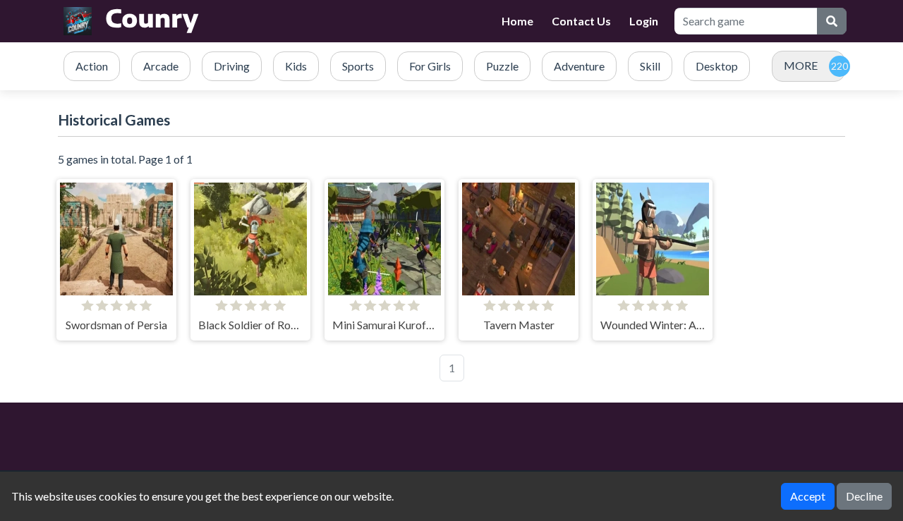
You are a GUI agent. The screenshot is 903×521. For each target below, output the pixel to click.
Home (517, 20)
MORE (801, 65)
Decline (864, 496)
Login (643, 20)
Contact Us (581, 20)
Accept (807, 496)
